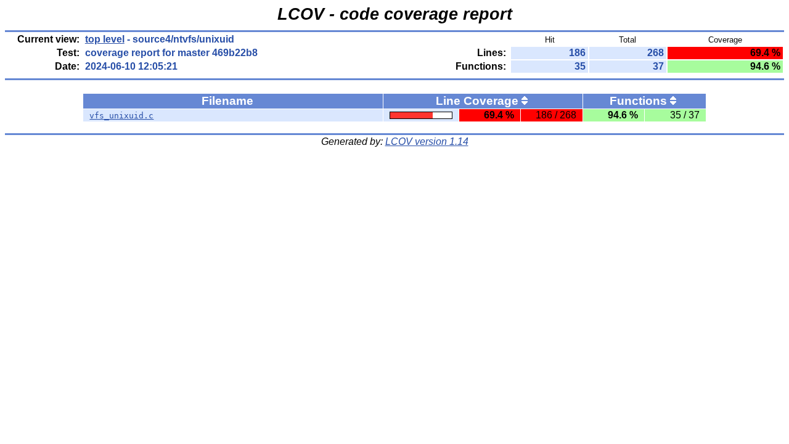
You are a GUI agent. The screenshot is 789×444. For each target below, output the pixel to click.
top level (105, 39)
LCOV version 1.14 (426, 141)
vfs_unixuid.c (121, 115)
